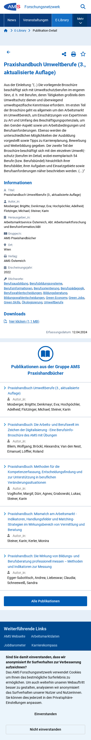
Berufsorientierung (46, 288)
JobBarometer (15, 645)
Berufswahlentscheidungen (23, 293)
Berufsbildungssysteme (46, 283)
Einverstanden (45, 714)
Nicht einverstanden (45, 729)
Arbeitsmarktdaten (45, 636)
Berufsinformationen (18, 288)
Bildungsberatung (55, 293)
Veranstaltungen (35, 20)
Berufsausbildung (16, 283)
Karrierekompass (44, 645)
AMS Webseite (14, 636)
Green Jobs (76, 297)
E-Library (62, 20)
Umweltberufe (53, 302)
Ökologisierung (32, 302)
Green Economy (56, 297)
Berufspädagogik (72, 288)
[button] (80, 20)
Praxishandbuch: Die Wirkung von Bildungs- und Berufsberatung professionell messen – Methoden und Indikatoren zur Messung (45, 561)
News (12, 20)
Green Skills (12, 302)
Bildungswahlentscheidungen (24, 297)
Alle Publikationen (45, 601)
